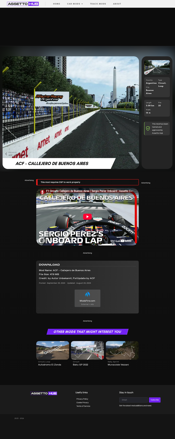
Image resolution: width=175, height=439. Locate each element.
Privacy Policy (82, 399)
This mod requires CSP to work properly (60, 182)
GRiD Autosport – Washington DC (117, 366)
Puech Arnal (45, 365)
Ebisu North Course (84, 365)
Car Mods (73, 4)
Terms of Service (83, 406)
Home (56, 4)
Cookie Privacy (82, 402)
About (117, 4)
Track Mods (98, 4)
